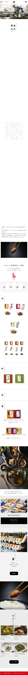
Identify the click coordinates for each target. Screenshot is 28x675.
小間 (11, 285)
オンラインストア (14, 521)
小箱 (4, 285)
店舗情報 (14, 573)
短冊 (17, 285)
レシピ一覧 (13, 661)
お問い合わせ (7, 673)
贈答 (24, 285)
